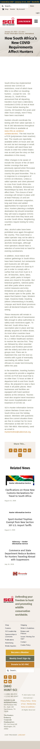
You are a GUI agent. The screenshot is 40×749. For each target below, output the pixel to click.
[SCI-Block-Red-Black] (9, 18)
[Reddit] (20, 450)
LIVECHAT (21, 735)
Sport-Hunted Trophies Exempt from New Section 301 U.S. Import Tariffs (20, 522)
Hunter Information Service (14, 33)
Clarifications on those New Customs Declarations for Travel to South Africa (20, 492)
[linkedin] (10, 681)
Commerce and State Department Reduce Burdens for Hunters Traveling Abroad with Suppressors (20, 555)
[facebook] (5, 677)
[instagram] (14, 677)
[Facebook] (10, 450)
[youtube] (5, 681)
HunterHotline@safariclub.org (18, 432)
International (29, 33)
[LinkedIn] (25, 450)
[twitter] (10, 677)
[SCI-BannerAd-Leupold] (20, 573)
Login (38, 13)
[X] (15, 450)
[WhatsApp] (29, 450)
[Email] (20, 455)
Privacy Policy (25, 701)
